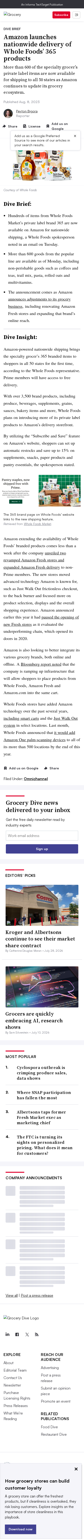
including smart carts (21, 718)
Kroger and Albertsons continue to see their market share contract (40, 939)
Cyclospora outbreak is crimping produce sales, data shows (42, 1073)
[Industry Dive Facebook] (17, 1334)
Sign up (42, 849)
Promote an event (55, 1401)
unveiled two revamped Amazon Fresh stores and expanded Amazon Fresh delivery (35, 560)
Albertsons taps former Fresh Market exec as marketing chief (41, 1117)
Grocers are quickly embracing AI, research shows (34, 1020)
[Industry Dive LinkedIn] (7, 1334)
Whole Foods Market (37, 524)
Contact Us (13, 1377)
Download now (20, 1529)
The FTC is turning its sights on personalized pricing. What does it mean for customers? (45, 1145)
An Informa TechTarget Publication (42, 4)
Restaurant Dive (54, 1434)
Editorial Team (15, 1370)
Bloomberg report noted (41, 664)
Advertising (50, 1367)
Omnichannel (36, 778)
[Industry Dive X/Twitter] (27, 1334)
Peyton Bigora (27, 111)
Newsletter (12, 1385)
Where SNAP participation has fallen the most (44, 1095)
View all (12, 1295)
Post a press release (37, 1295)
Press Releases (16, 1405)
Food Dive (49, 1427)
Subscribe (61, 15)
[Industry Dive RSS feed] (37, 1334)
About (9, 1362)
